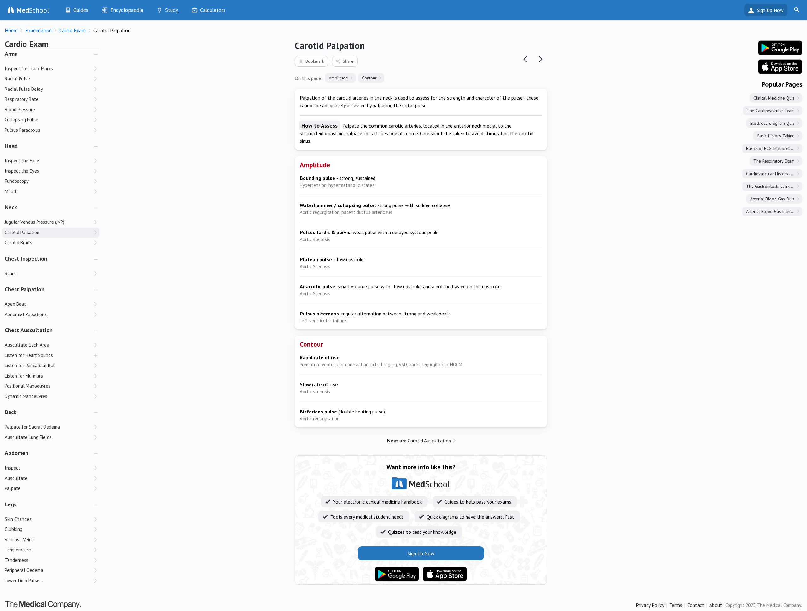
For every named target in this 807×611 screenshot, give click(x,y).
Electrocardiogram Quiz (772, 123)
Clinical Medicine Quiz (774, 98)
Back (10, 412)
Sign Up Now (770, 10)
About (715, 605)
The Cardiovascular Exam (771, 110)
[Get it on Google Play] (397, 574)
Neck (11, 207)
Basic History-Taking (776, 136)
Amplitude (338, 78)
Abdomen (16, 453)
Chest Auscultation (29, 330)
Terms (675, 605)
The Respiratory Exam (774, 161)
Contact (695, 605)
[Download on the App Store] (445, 574)
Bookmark (314, 61)
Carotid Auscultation (419, 440)
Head (11, 145)
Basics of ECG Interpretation (772, 148)
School (32, 10)
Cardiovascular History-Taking (774, 173)
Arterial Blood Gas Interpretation (774, 211)
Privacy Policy (650, 605)
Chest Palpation (24, 289)
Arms (11, 53)
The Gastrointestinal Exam (770, 186)
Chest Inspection (26, 258)
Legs (10, 504)
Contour (369, 78)
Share (348, 61)
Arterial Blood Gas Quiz (772, 199)
